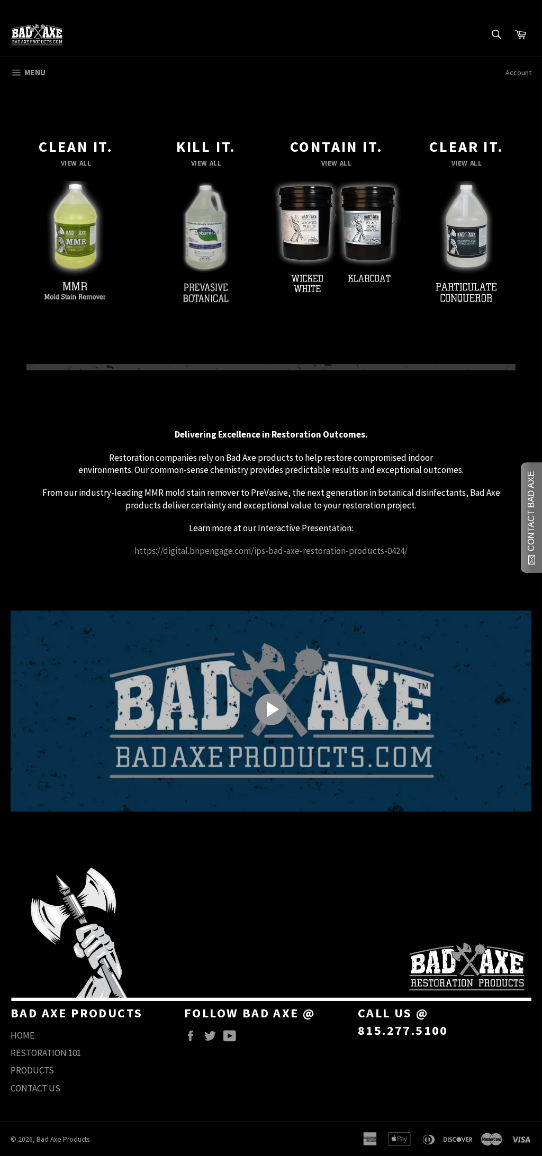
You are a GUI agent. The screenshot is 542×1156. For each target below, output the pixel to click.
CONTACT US (35, 1088)
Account (518, 72)
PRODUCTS (32, 1070)
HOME (22, 1035)
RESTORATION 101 (46, 1053)
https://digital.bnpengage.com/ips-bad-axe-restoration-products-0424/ (271, 551)
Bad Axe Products (63, 1139)
